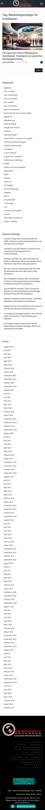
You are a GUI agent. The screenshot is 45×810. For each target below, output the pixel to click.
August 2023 (9, 476)
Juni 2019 (7, 657)
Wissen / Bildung (10, 221)
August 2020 (9, 606)
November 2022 (10, 509)
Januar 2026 (8, 372)
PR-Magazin (8, 185)
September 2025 (10, 386)
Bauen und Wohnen (11, 109)
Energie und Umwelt (11, 127)
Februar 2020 (9, 628)
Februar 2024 (9, 455)
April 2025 (8, 404)
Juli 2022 (7, 523)
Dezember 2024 (10, 419)
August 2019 (9, 650)
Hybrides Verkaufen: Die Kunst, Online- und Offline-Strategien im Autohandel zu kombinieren (23, 300)
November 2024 (10, 422)
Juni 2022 (7, 527)
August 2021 (9, 563)
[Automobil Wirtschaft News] (22, 730)
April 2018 (8, 693)
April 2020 (8, 621)
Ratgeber (7, 192)
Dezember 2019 (10, 635)
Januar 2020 (8, 632)
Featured (7, 131)
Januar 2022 (8, 545)
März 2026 (8, 365)
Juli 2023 (7, 480)
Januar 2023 (8, 502)
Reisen (6, 196)
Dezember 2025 (10, 375)
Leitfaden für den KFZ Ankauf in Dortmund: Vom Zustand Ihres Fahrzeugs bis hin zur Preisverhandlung (22, 251)
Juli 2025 (7, 393)
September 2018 (10, 682)
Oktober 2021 (9, 556)
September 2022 (10, 516)
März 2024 (8, 451)
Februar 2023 (9, 498)
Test (5, 207)
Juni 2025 (7, 397)
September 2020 (10, 603)
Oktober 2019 (9, 643)
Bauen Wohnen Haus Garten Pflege (17, 113)
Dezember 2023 (10, 462)
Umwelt (7, 214)
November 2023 (10, 466)
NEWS (6, 174)
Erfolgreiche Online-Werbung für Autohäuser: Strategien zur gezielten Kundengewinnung (22, 56)
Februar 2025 (9, 411)
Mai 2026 (7, 357)
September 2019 (10, 646)
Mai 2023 (7, 487)
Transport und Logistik (12, 210)
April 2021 (8, 578)
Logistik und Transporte (13, 156)
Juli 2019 (7, 653)
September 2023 (10, 473)
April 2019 (8, 664)
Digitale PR (8, 117)
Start (4, 11)
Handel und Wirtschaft (12, 145)
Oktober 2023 (9, 469)
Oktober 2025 (9, 383)
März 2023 (8, 495)
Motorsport (8, 171)
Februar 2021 (9, 585)
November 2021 (10, 552)
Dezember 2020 (10, 592)
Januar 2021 (8, 588)
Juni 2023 (7, 484)
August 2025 (9, 390)
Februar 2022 (9, 541)
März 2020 (8, 624)
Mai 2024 (7, 444)
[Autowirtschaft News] (22, 3)
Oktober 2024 (9, 426)
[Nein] (42, 802)
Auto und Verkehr (10, 98)
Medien (7, 163)
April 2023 (8, 491)
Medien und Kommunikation (15, 167)
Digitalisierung (9, 120)
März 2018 (8, 697)
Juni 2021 (7, 570)
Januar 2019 (8, 675)
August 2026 (9, 346)
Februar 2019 (9, 671)
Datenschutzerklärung (26, 806)
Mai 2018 (7, 689)
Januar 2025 (8, 415)
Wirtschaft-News (8, 62)
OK (13, 806)
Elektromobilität (10, 124)
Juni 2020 (7, 614)
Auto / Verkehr (7, 49)
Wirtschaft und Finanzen (13, 218)
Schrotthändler (9, 200)
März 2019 (8, 668)
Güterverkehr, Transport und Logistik (18, 138)
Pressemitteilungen (11, 189)
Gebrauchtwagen (10, 135)
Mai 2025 (7, 401)
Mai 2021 (7, 574)
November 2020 (10, 596)
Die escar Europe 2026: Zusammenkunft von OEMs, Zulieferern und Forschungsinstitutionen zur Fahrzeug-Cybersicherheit (23, 241)
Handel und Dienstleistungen (15, 142)
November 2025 (10, 379)
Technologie (8, 203)
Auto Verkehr (9, 102)
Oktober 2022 (9, 513)
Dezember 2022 (10, 505)
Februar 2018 (9, 700)
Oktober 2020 (9, 599)
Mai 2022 (7, 531)
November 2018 (10, 679)
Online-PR (8, 182)
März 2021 (8, 581)
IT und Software (10, 153)
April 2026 (8, 361)
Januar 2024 (8, 458)
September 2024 (10, 430)
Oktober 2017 (9, 708)
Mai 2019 (7, 661)
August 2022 (9, 520)
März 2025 (8, 408)
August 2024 (9, 433)
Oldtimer (7, 178)
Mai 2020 (7, 617)
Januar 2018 (8, 704)
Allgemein (7, 88)
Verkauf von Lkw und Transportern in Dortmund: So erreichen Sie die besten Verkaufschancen (23, 307)
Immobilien (8, 149)
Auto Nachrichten (10, 95)
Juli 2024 (7, 437)
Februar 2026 (9, 368)
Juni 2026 (7, 354)
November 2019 (10, 639)
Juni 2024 (7, 440)
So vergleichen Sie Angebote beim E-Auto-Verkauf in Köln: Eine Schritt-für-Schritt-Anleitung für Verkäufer (23, 316)
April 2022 (8, 534)
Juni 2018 (7, 686)
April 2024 (8, 448)
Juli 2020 (7, 610)
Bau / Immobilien (10, 106)
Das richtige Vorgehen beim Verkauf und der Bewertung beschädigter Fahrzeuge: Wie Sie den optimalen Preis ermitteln (22, 326)
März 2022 (8, 538)
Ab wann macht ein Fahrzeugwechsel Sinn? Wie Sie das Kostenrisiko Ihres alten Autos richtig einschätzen (22, 271)
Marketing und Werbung (13, 160)
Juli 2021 (7, 567)
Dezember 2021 (10, 549)
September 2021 (10, 559)
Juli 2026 (7, 350)
